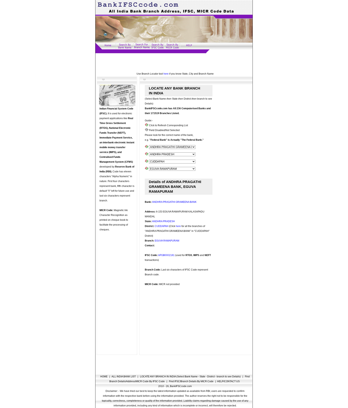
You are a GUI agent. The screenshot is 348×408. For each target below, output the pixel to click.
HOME (104, 376)
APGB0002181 (166, 255)
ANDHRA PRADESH (163, 221)
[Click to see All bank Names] (146, 147)
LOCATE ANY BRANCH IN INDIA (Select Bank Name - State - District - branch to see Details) (190, 376)
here (166, 73)
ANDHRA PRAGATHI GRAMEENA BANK (174, 202)
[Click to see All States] (146, 154)
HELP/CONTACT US (228, 381)
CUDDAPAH (161, 226)
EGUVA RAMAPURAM (167, 240)
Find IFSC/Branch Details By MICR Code (191, 381)
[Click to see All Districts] (146, 161)
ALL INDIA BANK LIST (124, 376)
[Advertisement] (174, 62)
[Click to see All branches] (146, 169)
